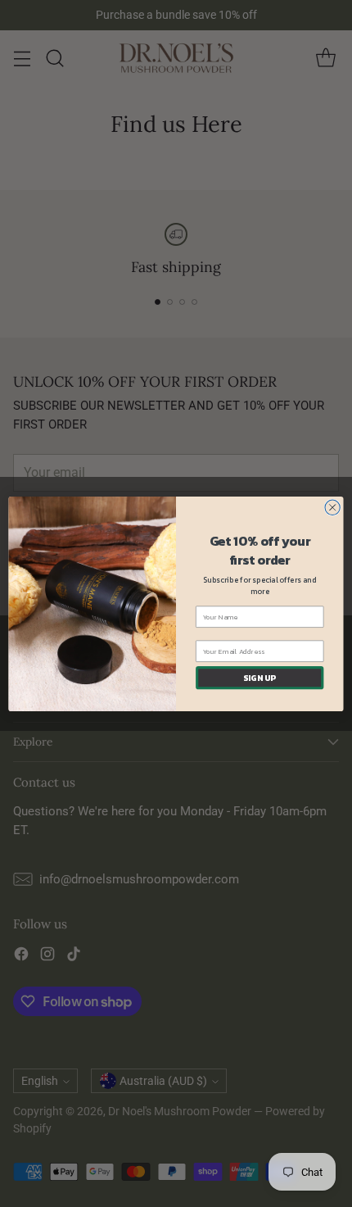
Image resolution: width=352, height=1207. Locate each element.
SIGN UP (259, 677)
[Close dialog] (332, 507)
